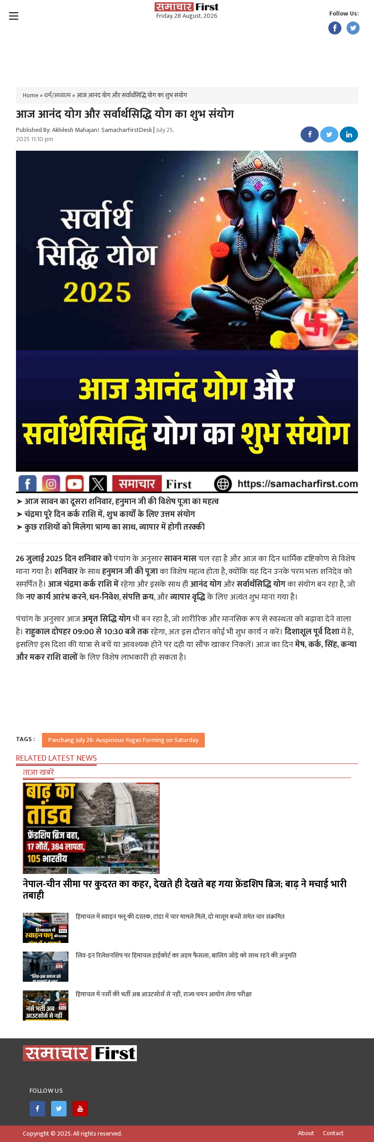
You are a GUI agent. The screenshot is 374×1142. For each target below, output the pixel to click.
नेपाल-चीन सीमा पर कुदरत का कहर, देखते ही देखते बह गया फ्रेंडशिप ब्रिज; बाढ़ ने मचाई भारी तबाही (185, 890)
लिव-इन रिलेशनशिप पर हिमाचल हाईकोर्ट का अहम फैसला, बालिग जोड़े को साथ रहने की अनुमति (186, 955)
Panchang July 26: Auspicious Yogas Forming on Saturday (123, 740)
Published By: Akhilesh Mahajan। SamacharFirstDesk (84, 130)
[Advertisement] (187, 50)
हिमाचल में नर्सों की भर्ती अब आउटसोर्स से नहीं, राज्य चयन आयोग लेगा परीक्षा (164, 994)
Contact (333, 1133)
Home (30, 95)
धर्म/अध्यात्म (57, 95)
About (306, 1133)
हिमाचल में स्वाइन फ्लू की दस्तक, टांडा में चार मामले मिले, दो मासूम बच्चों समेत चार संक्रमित (180, 916)
